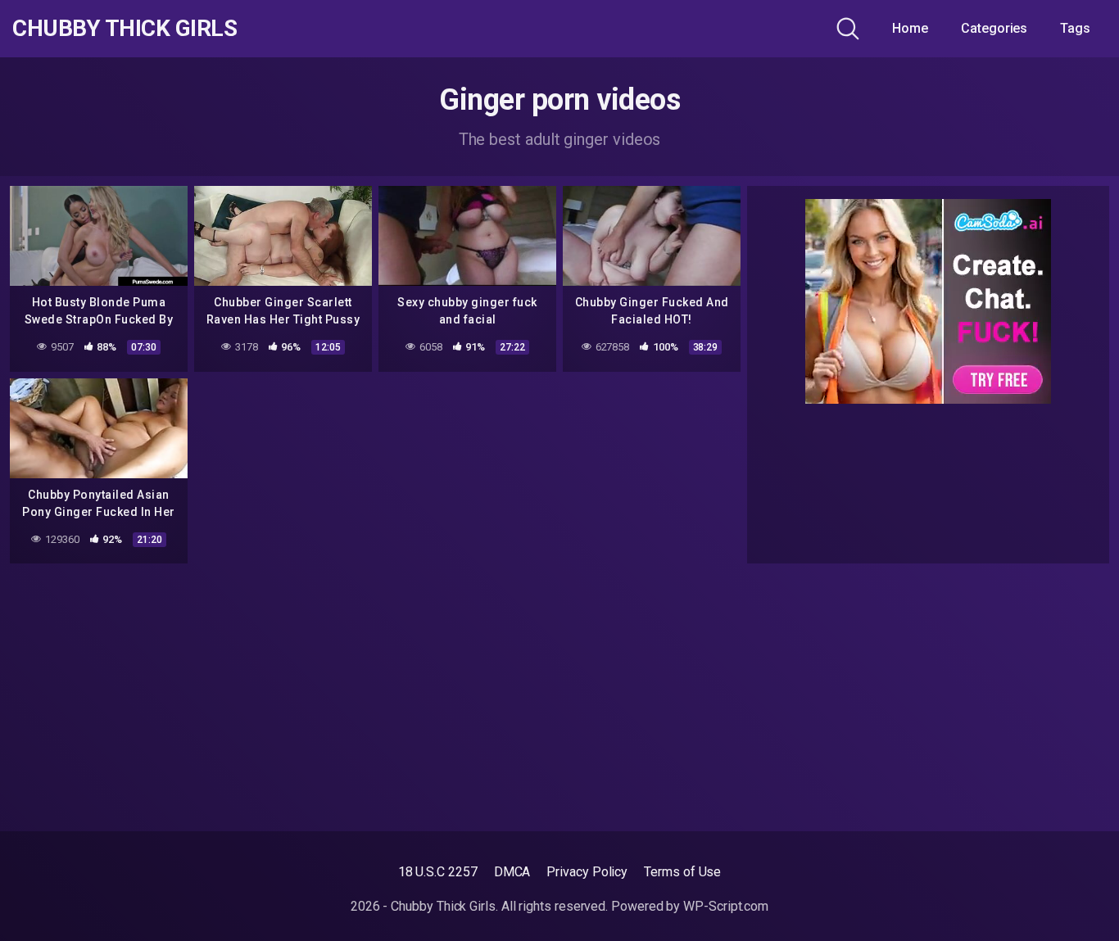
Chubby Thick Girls (124, 29)
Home (910, 28)
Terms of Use (682, 872)
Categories (994, 28)
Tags (1075, 28)
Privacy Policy (586, 872)
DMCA (512, 872)
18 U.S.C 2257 (438, 872)
